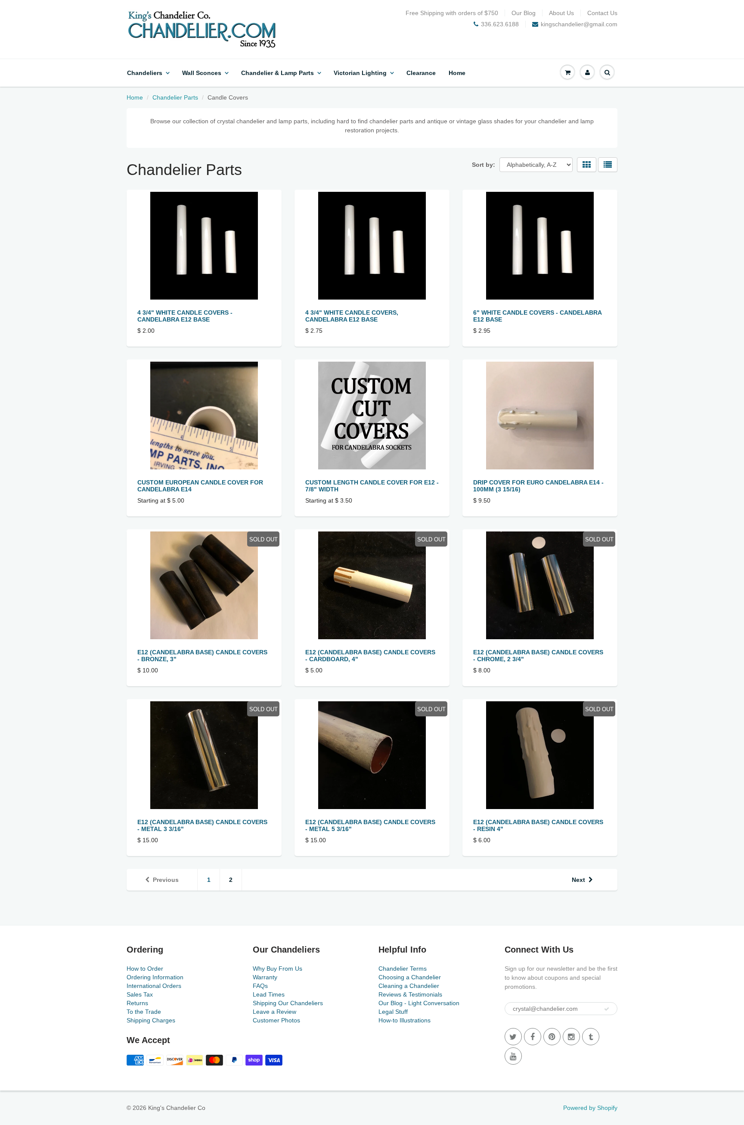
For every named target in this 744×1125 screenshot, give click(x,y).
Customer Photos (276, 1020)
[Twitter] (513, 1036)
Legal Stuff (393, 1011)
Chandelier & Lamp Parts (277, 72)
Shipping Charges (151, 1020)
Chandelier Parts (175, 97)
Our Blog (524, 12)
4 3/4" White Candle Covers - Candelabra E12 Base (184, 316)
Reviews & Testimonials (410, 994)
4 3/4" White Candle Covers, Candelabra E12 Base (351, 316)
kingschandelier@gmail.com (579, 24)
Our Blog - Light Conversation (418, 1003)
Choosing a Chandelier (409, 977)
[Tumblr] (590, 1036)
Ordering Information (155, 977)
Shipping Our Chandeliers (288, 1003)
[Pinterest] (552, 1036)
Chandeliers (144, 72)
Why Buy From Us (277, 968)
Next (578, 879)
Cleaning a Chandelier (408, 985)
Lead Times (269, 994)
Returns (137, 1003)
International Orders (154, 985)
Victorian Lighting (360, 72)
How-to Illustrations (404, 1020)
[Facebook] (532, 1036)
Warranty (265, 977)
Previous (166, 879)
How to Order (145, 968)
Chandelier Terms (402, 968)
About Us (561, 12)
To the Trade (144, 1011)
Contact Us (602, 12)
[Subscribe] (607, 1009)
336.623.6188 (500, 24)
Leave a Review (274, 1011)
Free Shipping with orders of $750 (452, 12)
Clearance (421, 72)
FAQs (260, 985)
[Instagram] (571, 1036)
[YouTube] (513, 1056)
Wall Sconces (201, 72)
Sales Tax (140, 994)
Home (457, 72)
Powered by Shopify (590, 1107)
